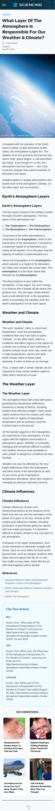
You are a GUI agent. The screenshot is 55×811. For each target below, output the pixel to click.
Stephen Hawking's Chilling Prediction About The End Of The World (39, 746)
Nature (6, 14)
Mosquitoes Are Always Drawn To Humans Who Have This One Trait (13, 746)
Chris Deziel (11, 43)
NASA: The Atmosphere (17, 596)
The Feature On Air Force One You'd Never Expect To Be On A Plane (13, 787)
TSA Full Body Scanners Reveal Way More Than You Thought (40, 787)
